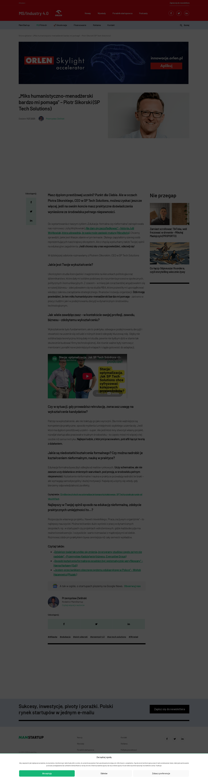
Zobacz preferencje (161, 773)
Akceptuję (47, 773)
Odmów (104, 773)
